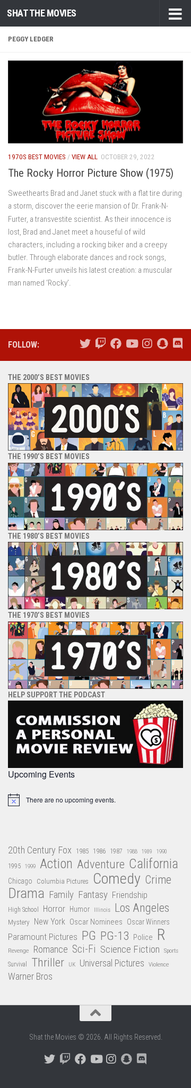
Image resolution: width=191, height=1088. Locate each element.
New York (49, 922)
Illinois (102, 909)
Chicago (20, 881)
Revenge (18, 950)
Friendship (129, 895)
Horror (54, 909)
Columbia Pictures (63, 881)
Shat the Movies (41, 13)
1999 (30, 866)
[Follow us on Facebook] (115, 343)
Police (143, 937)
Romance (50, 949)
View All (85, 157)
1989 (147, 851)
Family (61, 895)
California (153, 864)
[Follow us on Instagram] (146, 343)
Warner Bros (30, 976)
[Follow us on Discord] (177, 343)
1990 (162, 851)
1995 (14, 866)
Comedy (117, 879)
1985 (82, 851)
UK (71, 964)
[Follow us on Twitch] (100, 343)
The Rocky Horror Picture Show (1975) (90, 173)
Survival (17, 964)
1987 (116, 851)
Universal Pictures (112, 963)
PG (89, 936)
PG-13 (114, 936)
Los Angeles (142, 908)
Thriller (47, 963)
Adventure (101, 865)
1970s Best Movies (37, 157)
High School (23, 909)
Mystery (19, 922)
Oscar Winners (148, 922)
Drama (26, 893)
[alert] (95, 799)
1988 (132, 851)
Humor (80, 909)
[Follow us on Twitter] (85, 343)
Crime (158, 880)
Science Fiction (130, 949)
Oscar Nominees (96, 922)
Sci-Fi (84, 949)
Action (56, 864)
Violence (159, 964)
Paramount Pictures (42, 936)
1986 (99, 851)
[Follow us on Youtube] (131, 343)
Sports (171, 950)
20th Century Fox (40, 850)
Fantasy (93, 895)
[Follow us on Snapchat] (162, 343)
